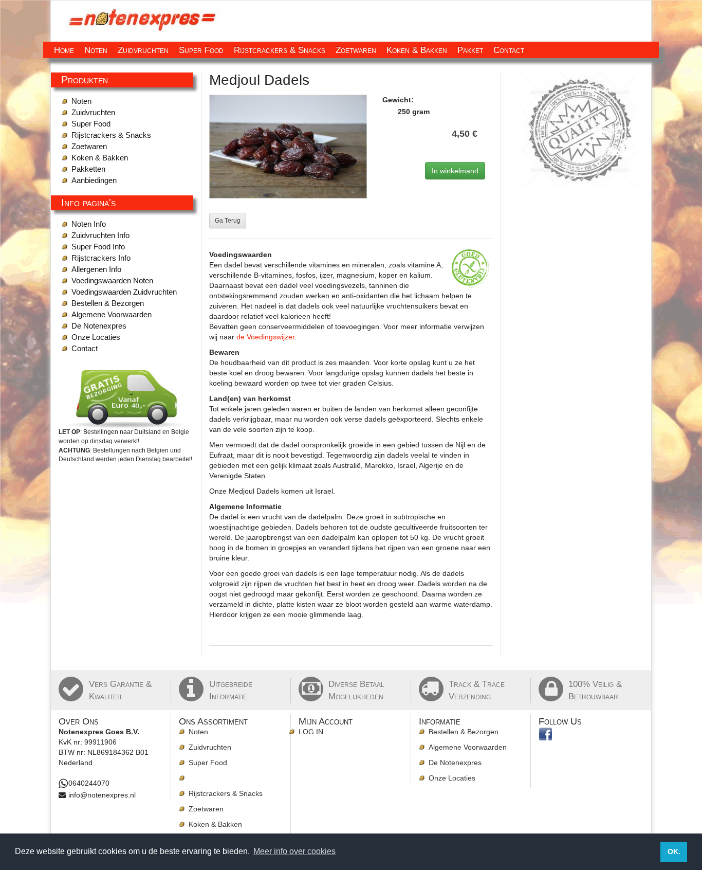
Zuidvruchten (143, 50)
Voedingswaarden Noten (112, 280)
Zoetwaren (356, 50)
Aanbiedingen (94, 180)
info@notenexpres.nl (102, 795)
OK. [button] (674, 851)
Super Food (201, 50)
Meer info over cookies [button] (294, 851)
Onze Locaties (95, 337)
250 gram (414, 111)
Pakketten (88, 169)
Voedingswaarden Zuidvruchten (124, 291)
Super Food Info (98, 246)
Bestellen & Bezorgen (107, 303)
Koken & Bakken (416, 50)
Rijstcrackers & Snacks (279, 50)
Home (64, 50)
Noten (95, 50)
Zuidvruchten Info (100, 235)
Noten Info (88, 224)
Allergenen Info (96, 269)
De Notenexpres (98, 325)
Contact (508, 50)
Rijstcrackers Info (101, 257)
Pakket (470, 50)
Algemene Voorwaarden (111, 314)
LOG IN (311, 732)
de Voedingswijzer (265, 337)
